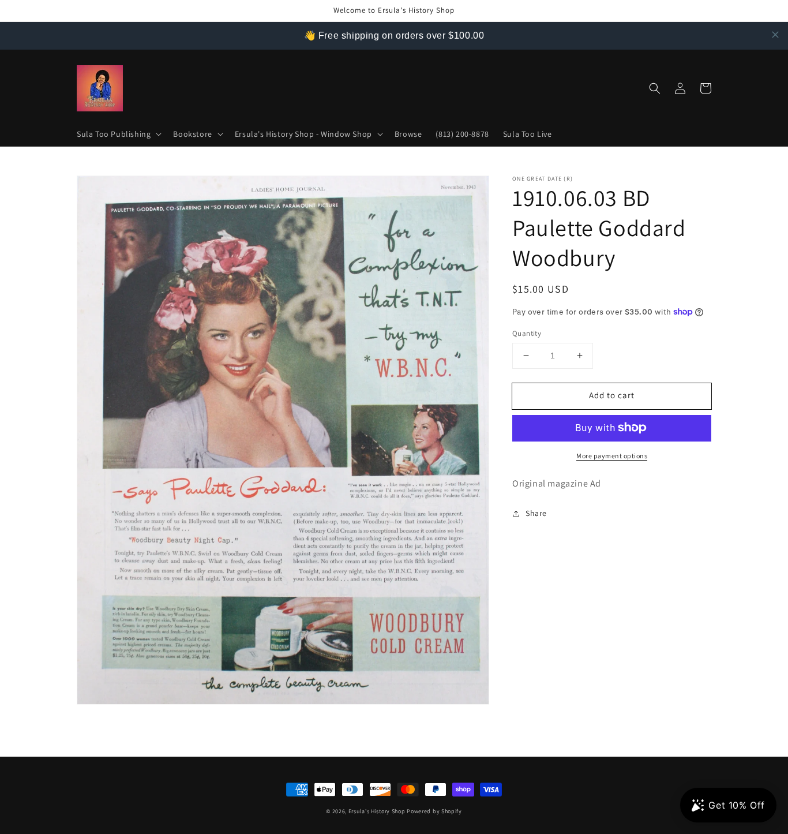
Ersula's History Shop (377, 811)
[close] (775, 34)
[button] (118, 134)
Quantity (526, 333)
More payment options (611, 455)
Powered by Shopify (434, 811)
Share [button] (536, 513)
